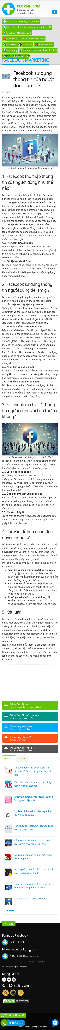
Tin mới (21, 758)
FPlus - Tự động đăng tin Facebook (23, 21)
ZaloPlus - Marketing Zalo (19, 33)
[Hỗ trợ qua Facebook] (55, 1023)
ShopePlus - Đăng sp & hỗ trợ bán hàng (26, 38)
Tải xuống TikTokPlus (22, 749)
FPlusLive (11, 44)
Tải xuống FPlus (25, 705)
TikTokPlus (27, 44)
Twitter (9, 979)
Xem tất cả (9, 910)
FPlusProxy (12, 50)
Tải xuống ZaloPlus (21, 727)
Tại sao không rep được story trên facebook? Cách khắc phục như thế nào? (32, 771)
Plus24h (50, 648)
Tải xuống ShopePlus (22, 738)
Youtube (14, 979)
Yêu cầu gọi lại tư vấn (14, 1015)
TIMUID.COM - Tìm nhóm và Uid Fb (40, 50)
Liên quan (9, 758)
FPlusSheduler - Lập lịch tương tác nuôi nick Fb (29, 27)
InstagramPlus (46, 44)
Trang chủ (6, 55)
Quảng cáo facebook (39, 1026)
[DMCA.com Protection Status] (16, 1001)
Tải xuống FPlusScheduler (25, 716)
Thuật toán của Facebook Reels (30, 898)
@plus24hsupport (20, 966)
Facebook (4, 979)
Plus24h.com (24, 1026)
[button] (55, 1023)
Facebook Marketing (21, 55)
